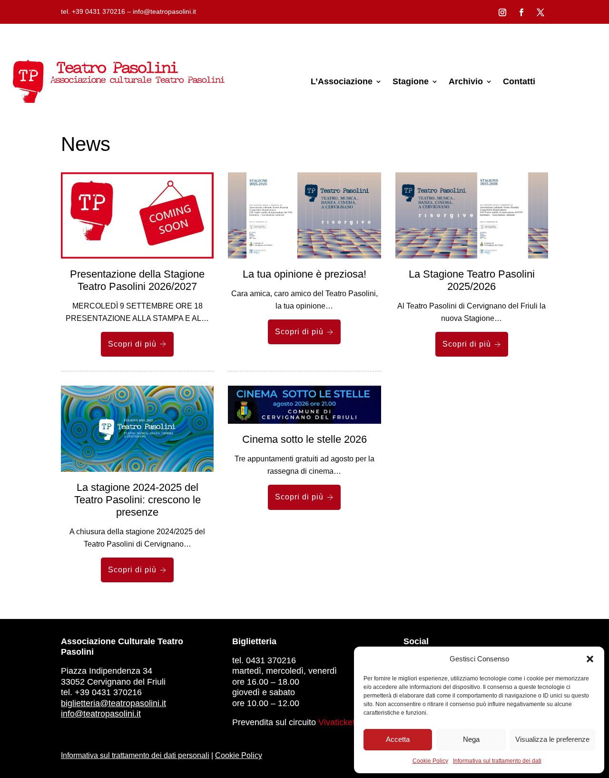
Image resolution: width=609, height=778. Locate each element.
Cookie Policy (430, 761)
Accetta (398, 739)
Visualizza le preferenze (552, 739)
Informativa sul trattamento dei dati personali (135, 755)
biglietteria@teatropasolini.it (113, 703)
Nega (471, 739)
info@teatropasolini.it (101, 713)
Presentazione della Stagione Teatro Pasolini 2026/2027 (137, 280)
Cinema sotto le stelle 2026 (304, 439)
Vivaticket (336, 722)
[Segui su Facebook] (521, 12)
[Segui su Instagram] (502, 12)
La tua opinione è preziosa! (304, 274)
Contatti (519, 81)
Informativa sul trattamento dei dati (497, 761)
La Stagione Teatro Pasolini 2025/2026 (472, 280)
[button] (590, 659)
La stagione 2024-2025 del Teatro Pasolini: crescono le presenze (137, 499)
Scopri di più (132, 344)
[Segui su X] (540, 12)
